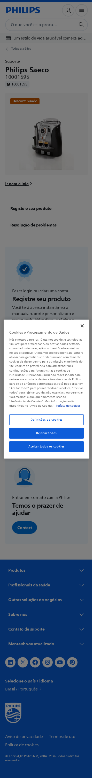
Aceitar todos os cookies (45, 448)
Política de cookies (38, 407)
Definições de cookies (45, 421)
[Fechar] (79, 323)
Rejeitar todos (44, 435)
